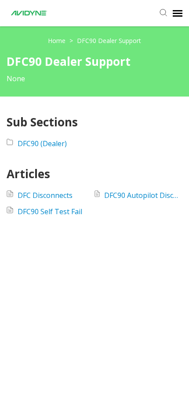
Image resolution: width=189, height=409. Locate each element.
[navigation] (177, 13)
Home (57, 40)
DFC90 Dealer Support (109, 40)
